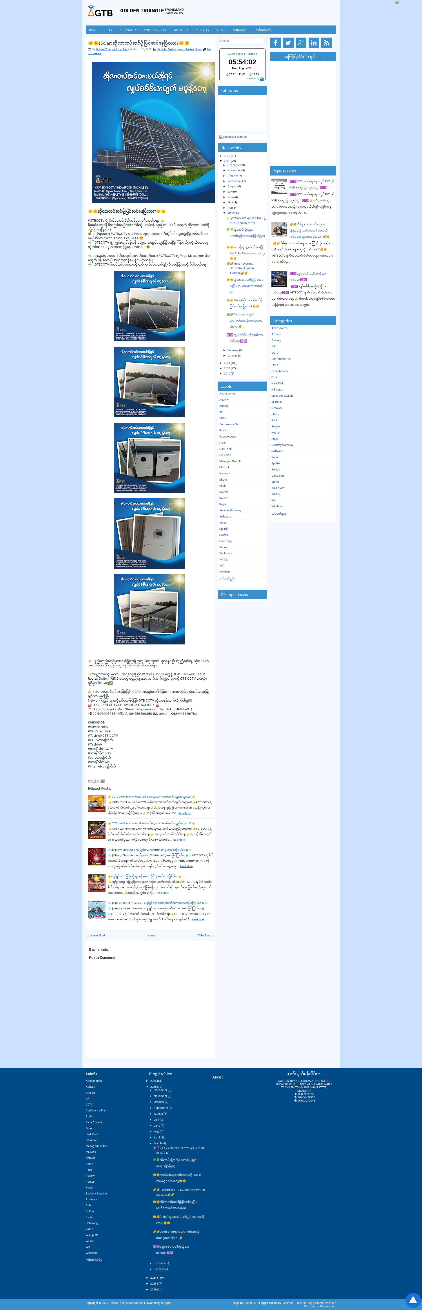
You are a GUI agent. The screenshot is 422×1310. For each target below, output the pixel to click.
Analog (171, 49)
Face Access (227, 436)
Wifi (221, 565)
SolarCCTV (128, 30)
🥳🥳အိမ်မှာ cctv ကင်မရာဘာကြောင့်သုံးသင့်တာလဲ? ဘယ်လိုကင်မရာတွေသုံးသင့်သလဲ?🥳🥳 (309, 230)
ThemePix (250, 1303)
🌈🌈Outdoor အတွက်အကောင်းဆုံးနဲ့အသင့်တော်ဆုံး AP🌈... (244, 320)
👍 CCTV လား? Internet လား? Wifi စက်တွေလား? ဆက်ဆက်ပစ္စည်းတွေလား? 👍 (151, 796)
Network (181, 30)
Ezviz (222, 430)
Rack (222, 485)
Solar (198, 49)
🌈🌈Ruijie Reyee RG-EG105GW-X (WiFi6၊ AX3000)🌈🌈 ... (240, 268)
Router (223, 498)
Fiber (222, 442)
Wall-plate (225, 553)
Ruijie (222, 504)
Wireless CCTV (155, 30)
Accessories (227, 393)
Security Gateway (230, 510)
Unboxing (240, 30)
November (234, 170)
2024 (227, 363)
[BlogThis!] (94, 781)
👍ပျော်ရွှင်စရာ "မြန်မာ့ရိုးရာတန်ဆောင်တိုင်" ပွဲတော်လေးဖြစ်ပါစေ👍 (145, 876)
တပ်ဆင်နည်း (264, 30)
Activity (202, 30)
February (232, 350)
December (234, 165)
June (230, 197)
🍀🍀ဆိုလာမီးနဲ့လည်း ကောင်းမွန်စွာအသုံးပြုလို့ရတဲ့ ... (245, 235)
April (230, 207)
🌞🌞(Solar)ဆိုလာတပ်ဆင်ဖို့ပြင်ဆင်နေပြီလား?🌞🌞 (139, 43)
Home (93, 30)
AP (221, 412)
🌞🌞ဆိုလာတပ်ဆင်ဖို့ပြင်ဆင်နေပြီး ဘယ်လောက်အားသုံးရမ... (245, 286)
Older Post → (205, 935)
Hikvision (225, 455)
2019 (227, 373)
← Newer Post (96, 935)
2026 (227, 155)
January (232, 355)
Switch (223, 535)
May (230, 202)
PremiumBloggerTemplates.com (316, 1303)
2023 (227, 368)
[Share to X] (98, 781)
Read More (184, 813)
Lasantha (287, 1303)
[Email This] (90, 781)
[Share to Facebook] (102, 781)
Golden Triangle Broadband (112, 49)
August (232, 186)
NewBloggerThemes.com (320, 1306)
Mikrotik (224, 467)
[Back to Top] (413, 1301)
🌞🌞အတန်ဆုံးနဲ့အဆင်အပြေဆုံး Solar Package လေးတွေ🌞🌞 (245, 253)
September (234, 181)
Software (225, 516)
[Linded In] (315, 48)
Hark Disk (225, 449)
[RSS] (327, 48)
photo (180, 49)
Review (190, 49)
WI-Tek (223, 559)
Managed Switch (230, 461)
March (231, 213)
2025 (227, 161)
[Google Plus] (302, 48)
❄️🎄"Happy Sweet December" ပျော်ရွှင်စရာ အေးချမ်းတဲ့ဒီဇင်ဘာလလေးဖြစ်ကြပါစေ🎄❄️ (158, 903)
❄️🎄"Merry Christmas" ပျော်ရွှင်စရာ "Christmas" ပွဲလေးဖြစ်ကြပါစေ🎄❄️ (150, 849)
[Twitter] (289, 48)
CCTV (109, 30)
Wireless (224, 572)
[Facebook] (276, 48)
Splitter (223, 528)
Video (221, 30)
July (230, 191)
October (232, 175)
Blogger (166, 1303)
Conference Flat (229, 424)
